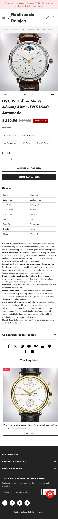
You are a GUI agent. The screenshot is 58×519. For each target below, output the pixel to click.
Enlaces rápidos (12, 468)
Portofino (15, 29)
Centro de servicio (13, 461)
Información (10, 454)
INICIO (5, 29)
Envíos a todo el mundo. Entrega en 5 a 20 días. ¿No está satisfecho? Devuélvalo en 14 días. (29, 4)
